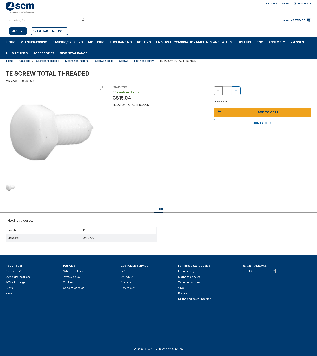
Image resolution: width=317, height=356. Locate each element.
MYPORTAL (127, 276)
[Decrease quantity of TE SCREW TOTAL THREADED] (218, 90)
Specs (158, 210)
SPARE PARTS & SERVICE (49, 31)
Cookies (68, 282)
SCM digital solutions (18, 276)
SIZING (10, 42)
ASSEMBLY (277, 42)
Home (9, 60)
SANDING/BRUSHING (68, 42)
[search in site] (83, 20)
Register (271, 3)
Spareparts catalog (47, 60)
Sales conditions (73, 271)
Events (10, 287)
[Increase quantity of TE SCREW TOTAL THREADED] (236, 90)
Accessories (43, 53)
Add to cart (268, 112)
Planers (182, 293)
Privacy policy (71, 276)
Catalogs (24, 60)
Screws (123, 60)
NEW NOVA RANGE (73, 53)
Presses (297, 42)
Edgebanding (121, 42)
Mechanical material (77, 60)
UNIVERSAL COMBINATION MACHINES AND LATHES (194, 42)
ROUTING (144, 42)
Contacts (126, 282)
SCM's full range (15, 282)
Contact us (263, 123)
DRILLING (244, 42)
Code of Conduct (73, 287)
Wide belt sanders (189, 282)
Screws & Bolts (104, 60)
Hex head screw (144, 60)
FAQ (123, 271)
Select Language (255, 265)
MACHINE (17, 31)
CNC (259, 42)
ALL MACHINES (17, 53)
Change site (303, 3)
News (9, 293)
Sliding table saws (189, 276)
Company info (14, 271)
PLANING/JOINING (34, 42)
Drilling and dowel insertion (194, 298)
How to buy (128, 287)
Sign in (285, 3)
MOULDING (96, 42)
